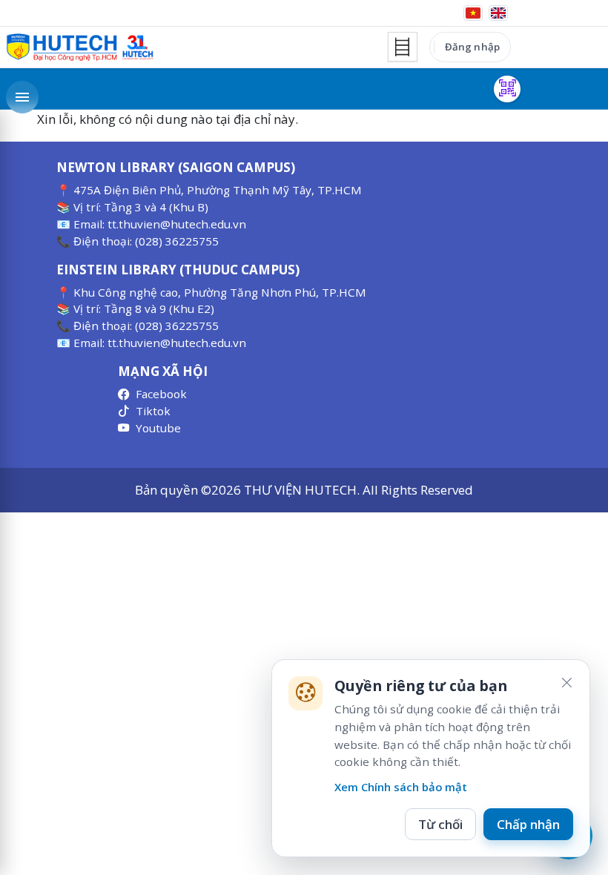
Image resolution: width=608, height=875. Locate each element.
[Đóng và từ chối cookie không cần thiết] (566, 683)
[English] (498, 13)
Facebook (161, 393)
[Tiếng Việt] (473, 13)
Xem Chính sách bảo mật (400, 786)
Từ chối (440, 824)
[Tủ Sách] (402, 47)
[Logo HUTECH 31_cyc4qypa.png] (80, 47)
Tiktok (153, 410)
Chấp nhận (528, 824)
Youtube (158, 427)
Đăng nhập (472, 46)
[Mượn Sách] (507, 89)
